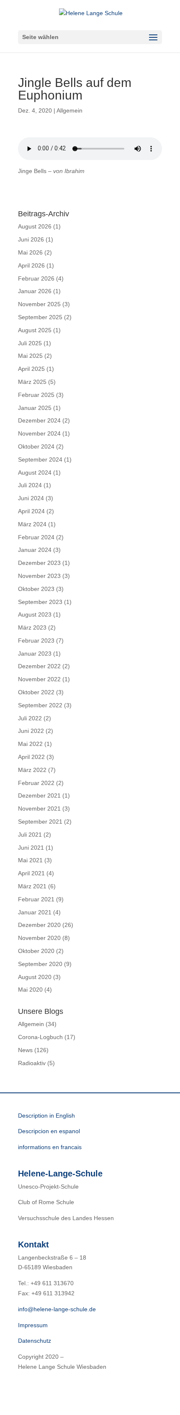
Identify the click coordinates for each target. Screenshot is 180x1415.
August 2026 (34, 226)
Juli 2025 (30, 343)
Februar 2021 (36, 899)
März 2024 (32, 524)
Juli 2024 (30, 485)
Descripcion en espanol (49, 1131)
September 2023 (40, 602)
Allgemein (69, 110)
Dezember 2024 (39, 420)
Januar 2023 (34, 653)
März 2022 (32, 770)
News (25, 1050)
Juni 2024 (31, 498)
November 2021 (39, 808)
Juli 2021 (30, 834)
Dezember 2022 (39, 666)
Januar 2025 (34, 407)
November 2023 (39, 575)
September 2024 (40, 459)
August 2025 (34, 330)
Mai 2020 (30, 989)
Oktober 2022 (36, 692)
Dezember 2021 (39, 795)
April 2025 (31, 368)
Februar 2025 (36, 394)
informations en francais (50, 1147)
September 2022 (40, 705)
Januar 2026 (34, 291)
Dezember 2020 (39, 924)
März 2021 (32, 886)
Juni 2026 (31, 239)
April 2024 (31, 511)
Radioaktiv (32, 1063)
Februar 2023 (36, 640)
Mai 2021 (30, 860)
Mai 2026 (30, 252)
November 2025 (39, 304)
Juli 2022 (30, 718)
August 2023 (34, 614)
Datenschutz (34, 1340)
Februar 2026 (36, 278)
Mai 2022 (30, 743)
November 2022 (39, 679)
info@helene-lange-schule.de (57, 1309)
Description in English (46, 1115)
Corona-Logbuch (40, 1037)
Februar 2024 (36, 537)
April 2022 (31, 756)
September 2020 (40, 964)
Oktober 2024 (36, 446)
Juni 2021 (31, 847)
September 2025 (40, 317)
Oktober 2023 (36, 588)
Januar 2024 (34, 549)
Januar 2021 (34, 912)
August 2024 (34, 472)
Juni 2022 (31, 730)
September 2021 (40, 821)
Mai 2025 (30, 355)
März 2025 (32, 381)
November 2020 (39, 938)
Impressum (33, 1325)
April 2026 (31, 265)
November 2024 (39, 433)
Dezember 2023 (39, 562)
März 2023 (32, 627)
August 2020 (34, 977)
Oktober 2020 (36, 951)
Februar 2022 (36, 783)
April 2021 (31, 873)
